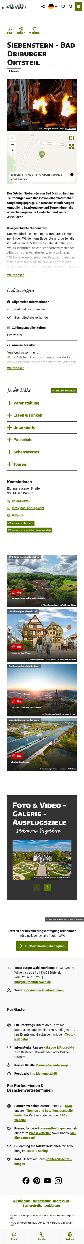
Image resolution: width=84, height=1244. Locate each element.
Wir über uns (21, 1201)
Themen (32, 1110)
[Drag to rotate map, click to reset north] (12, 151)
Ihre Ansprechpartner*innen (44, 990)
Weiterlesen (15, 275)
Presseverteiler (40, 1133)
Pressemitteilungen (51, 1128)
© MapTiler (32, 174)
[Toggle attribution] (72, 174)
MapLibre (17, 174)
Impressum (61, 1201)
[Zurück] (36, 887)
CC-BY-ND (71, 129)
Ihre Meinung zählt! (43, 1073)
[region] (42, 158)
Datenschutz (42, 1201)
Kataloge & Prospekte (58, 1047)
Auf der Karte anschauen (64, 390)
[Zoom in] (12, 138)
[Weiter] (47, 887)
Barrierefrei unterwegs (52, 1065)
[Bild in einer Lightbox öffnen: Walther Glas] (42, 105)
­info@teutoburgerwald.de (32, 982)
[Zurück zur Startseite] (14, 6)
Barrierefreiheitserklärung (41, 1205)
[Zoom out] (12, 144)
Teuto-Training (37, 1151)
